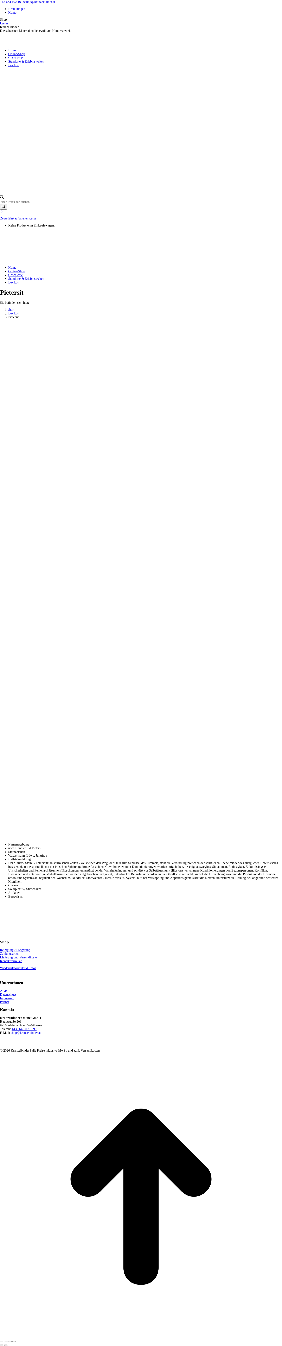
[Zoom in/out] (14, 1341)
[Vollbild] (10, 1341)
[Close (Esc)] (1, 1341)
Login (4, 23)
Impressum (7, 998)
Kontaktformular (11, 961)
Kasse (32, 218)
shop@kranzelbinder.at (40, 2)
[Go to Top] (141, 1336)
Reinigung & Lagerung (15, 950)
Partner (4, 1002)
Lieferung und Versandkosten (19, 957)
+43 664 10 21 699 (24, 1029)
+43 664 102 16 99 (12, 2)
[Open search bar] (2, 197)
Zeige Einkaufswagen (14, 218)
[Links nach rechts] (5, 1345)
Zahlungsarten (9, 953)
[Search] (3, 207)
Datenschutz (8, 994)
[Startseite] (31, 260)
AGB (3, 991)
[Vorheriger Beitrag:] (1, 1345)
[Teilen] (5, 1341)
